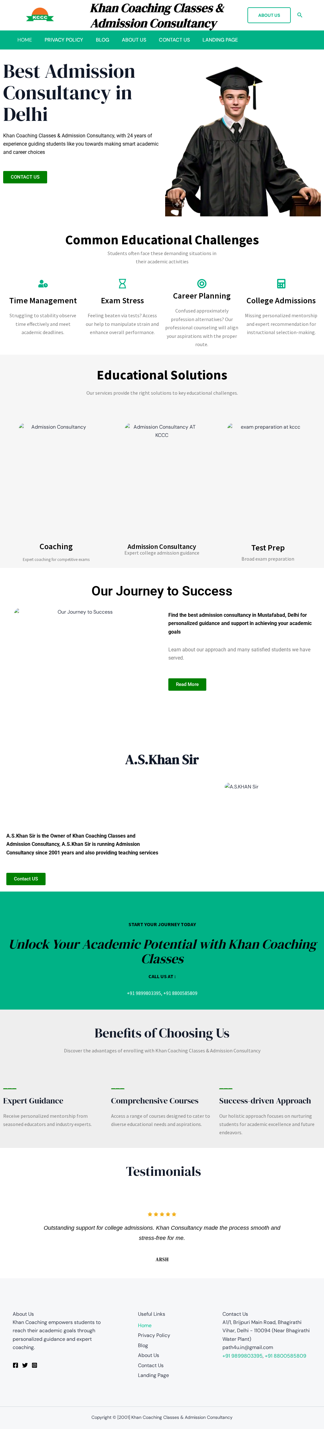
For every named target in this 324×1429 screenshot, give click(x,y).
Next (306, 1235)
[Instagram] (34, 1365)
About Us (134, 39)
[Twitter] (25, 1365)
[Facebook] (15, 1365)
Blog (102, 39)
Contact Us (174, 39)
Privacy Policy (64, 39)
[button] (269, 15)
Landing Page (220, 39)
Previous (18, 1235)
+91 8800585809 (180, 993)
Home (24, 39)
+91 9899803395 (144, 993)
